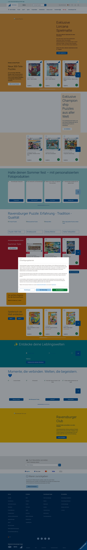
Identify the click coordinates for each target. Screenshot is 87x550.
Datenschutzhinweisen (41, 284)
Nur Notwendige (43, 290)
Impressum (54, 284)
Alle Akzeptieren (60, 290)
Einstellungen (27, 290)
